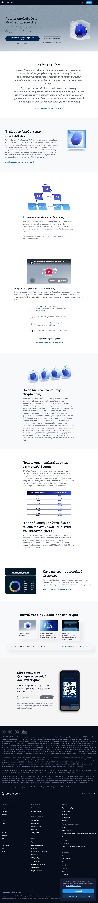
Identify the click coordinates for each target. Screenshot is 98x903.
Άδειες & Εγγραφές (68, 830)
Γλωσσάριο (34, 855)
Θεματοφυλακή (36, 808)
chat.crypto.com (15, 787)
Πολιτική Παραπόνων (38, 864)
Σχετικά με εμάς (67, 808)
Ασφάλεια (65, 821)
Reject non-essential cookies (78, 896)
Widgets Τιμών (36, 858)
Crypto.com (79, 739)
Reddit (64, 865)
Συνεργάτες (66, 817)
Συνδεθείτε (40, 306)
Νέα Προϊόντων (67, 858)
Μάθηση (34, 848)
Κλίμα (64, 837)
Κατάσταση (45, 898)
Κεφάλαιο (65, 840)
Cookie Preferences (55, 898)
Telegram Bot (35, 861)
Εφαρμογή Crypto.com (9, 808)
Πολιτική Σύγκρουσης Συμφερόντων (73, 846)
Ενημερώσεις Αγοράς (38, 845)
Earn (3, 838)
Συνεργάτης (66, 827)
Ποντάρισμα (5, 842)
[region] (78, 889)
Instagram (65, 871)
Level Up (4, 814)
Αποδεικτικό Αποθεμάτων (70, 824)
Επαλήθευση (66, 843)
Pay (3, 848)
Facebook (65, 874)
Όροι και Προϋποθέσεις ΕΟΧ (9, 898)
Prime (3, 851)
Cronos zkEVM (36, 826)
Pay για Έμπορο (36, 811)
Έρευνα (33, 842)
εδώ (86, 782)
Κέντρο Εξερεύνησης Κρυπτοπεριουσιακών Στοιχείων (79, 833)
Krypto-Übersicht (36, 871)
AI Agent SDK (35, 833)
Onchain (4, 811)
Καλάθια (4, 835)
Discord (64, 868)
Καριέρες (65, 814)
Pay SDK (34, 830)
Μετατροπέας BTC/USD (39, 851)
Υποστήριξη (35, 867)
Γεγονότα (65, 862)
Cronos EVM (35, 823)
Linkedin (64, 878)
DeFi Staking (5, 845)
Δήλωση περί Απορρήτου (25, 898)
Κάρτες (4, 832)
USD (94, 794)
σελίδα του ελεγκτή (54, 323)
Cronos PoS (35, 820)
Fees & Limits (37, 898)
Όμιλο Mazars (57, 399)
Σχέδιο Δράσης (67, 811)
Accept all (78, 891)
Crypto (4, 823)
